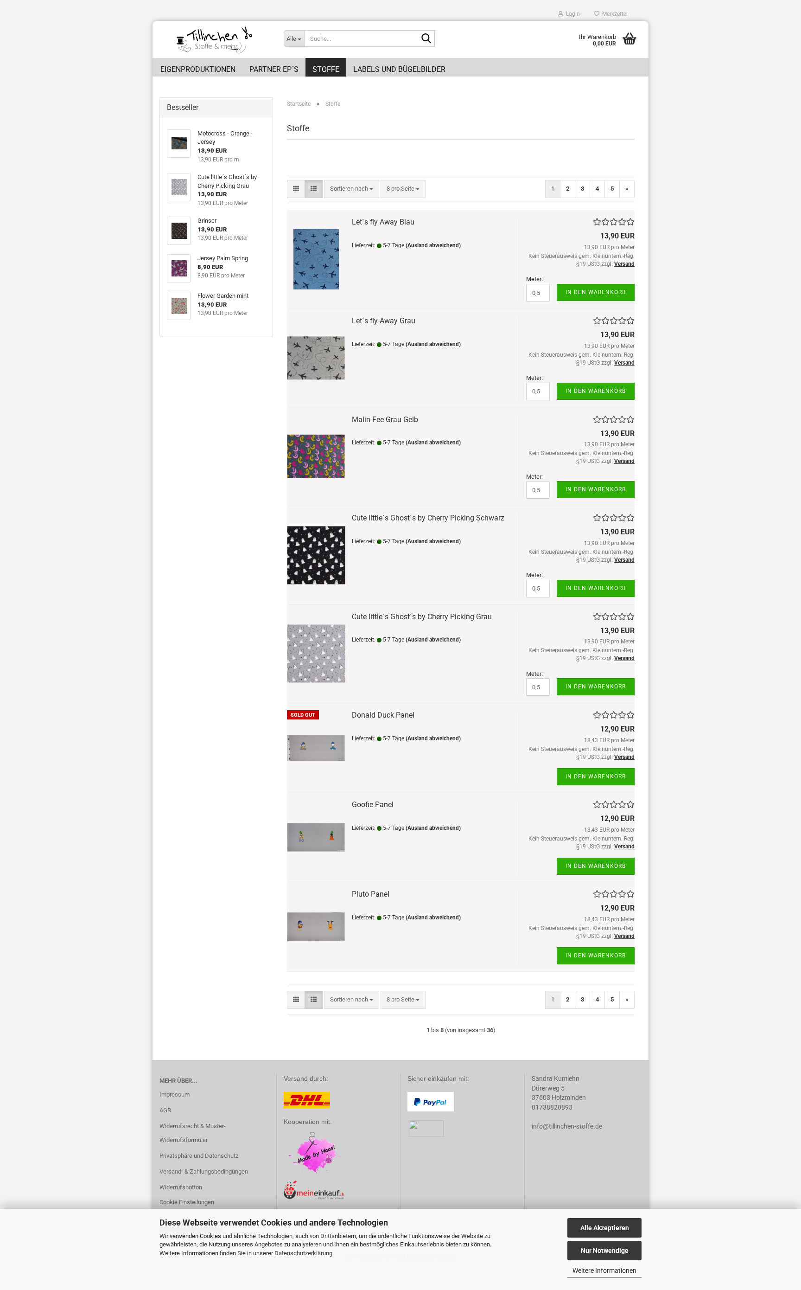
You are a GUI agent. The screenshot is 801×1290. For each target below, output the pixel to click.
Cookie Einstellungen (186, 1202)
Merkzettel (613, 14)
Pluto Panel (370, 894)
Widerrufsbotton (180, 1187)
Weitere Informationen (604, 1270)
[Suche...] (426, 39)
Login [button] (571, 14)
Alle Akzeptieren (604, 1228)
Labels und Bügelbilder (399, 69)
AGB (165, 1110)
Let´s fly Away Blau (383, 222)
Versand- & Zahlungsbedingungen (203, 1171)
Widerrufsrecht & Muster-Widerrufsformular (192, 1133)
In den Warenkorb (596, 292)
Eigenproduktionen (197, 69)
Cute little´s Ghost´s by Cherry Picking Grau (422, 616)
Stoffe (325, 69)
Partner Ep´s (274, 69)
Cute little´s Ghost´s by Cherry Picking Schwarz (428, 517)
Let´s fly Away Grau (383, 320)
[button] (296, 189)
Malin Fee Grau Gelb (385, 419)
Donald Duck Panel (383, 715)
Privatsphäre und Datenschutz (198, 1155)
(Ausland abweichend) (433, 245)
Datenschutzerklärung (303, 1253)
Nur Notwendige (605, 1250)
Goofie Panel (373, 804)
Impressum (174, 1094)
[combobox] (351, 189)
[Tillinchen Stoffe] (214, 39)
